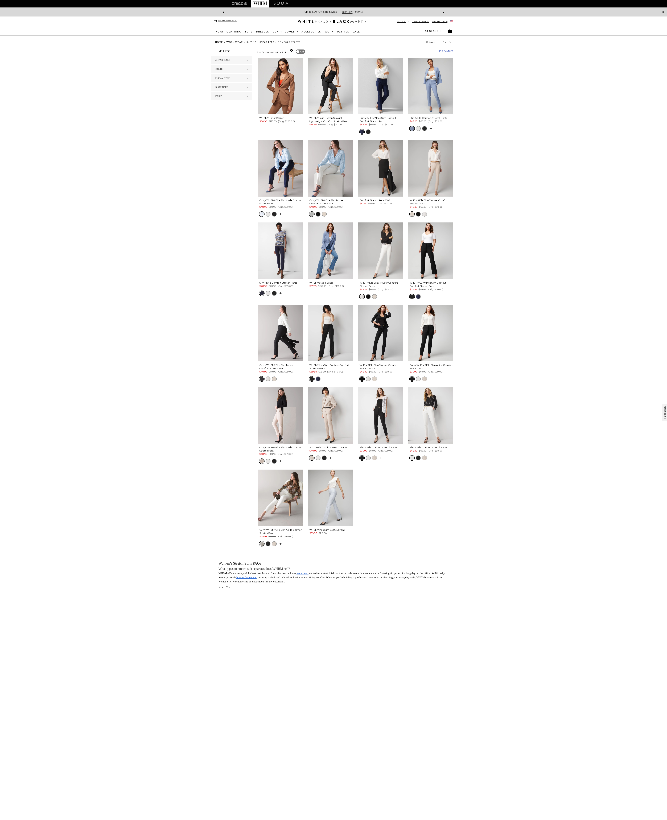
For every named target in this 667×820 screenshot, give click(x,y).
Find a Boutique (439, 21)
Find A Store (445, 50)
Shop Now (351, 12)
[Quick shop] (431, 128)
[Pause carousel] (663, 12)
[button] (449, 31)
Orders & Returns (420, 21)
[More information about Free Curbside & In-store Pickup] (291, 50)
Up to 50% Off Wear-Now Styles (320, 12)
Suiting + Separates (260, 42)
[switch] (300, 51)
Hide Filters (223, 51)
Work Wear (234, 42)
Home (219, 42)
